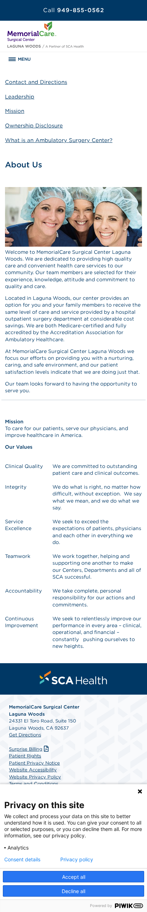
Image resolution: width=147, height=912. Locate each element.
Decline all (73, 891)
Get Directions (25, 734)
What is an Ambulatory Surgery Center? (58, 140)
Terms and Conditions (33, 783)
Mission (14, 111)
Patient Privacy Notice (34, 763)
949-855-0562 (73, 10)
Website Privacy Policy (35, 777)
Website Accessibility (33, 769)
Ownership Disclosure (34, 125)
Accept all (73, 877)
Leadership (19, 97)
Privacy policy (76, 859)
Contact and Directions (36, 82)
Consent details (22, 859)
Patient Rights (25, 756)
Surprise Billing (25, 749)
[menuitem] (73, 677)
